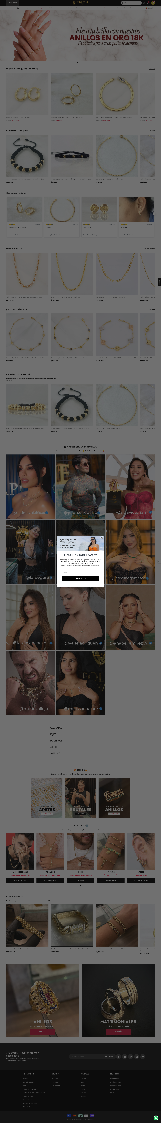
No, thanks (80, 584)
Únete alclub (81, 578)
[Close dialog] (102, 538)
